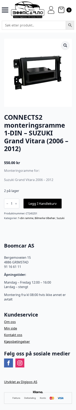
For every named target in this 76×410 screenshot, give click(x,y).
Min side (10, 328)
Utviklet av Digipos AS (20, 382)
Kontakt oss (13, 335)
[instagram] (19, 362)
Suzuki (60, 218)
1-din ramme (25, 218)
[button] (65, 45)
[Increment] (16, 204)
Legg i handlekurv (43, 203)
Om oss (10, 322)
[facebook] (8, 362)
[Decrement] (7, 204)
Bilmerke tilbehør (45, 218)
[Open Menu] (5, 10)
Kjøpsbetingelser (17, 341)
